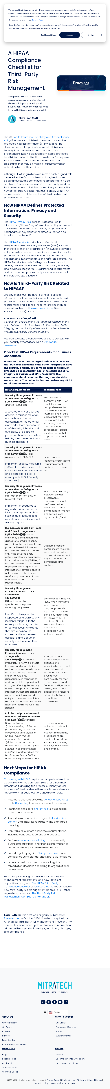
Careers (6, 1031)
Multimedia (7, 1063)
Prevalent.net (12, 918)
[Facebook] (55, 1001)
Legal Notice (95, 1080)
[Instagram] (66, 1001)
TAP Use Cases (9, 1067)
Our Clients (61, 1022)
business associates (41, 308)
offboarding (20, 803)
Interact (59, 1054)
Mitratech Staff (28, 118)
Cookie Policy (41, 1083)
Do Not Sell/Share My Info (62, 1083)
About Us (7, 1016)
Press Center (8, 1040)
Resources (8, 1048)
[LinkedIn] (44, 1001)
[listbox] (57, 1012)
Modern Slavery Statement (74, 1080)
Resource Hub (9, 1059)
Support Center (63, 1035)
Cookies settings (48, 35)
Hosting (59, 1031)
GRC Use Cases (10, 1072)
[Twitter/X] (49, 1001)
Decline (91, 35)
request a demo (44, 886)
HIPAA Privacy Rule (20, 222)
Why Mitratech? (9, 1022)
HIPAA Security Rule (20, 242)
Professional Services (66, 1027)
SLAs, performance (49, 853)
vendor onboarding (56, 799)
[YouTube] (61, 1001)
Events (59, 1048)
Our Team (7, 1027)
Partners (6, 1035)
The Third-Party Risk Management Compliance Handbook (29, 895)
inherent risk (41, 809)
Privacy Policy (38, 20)
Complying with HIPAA (17, 779)
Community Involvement (14, 1044)
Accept (70, 35)
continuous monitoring (31, 840)
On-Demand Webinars (67, 1063)
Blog (4, 1054)
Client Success (64, 1016)
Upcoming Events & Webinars (70, 1059)
